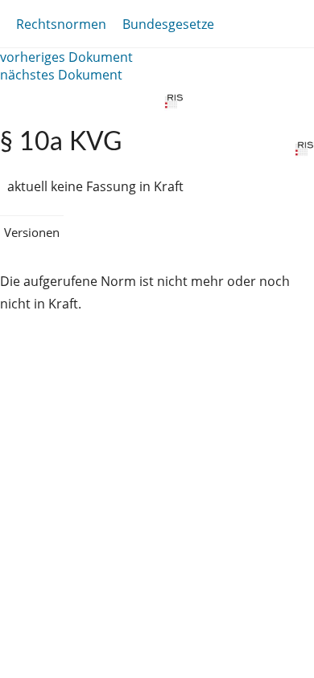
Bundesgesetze (168, 24)
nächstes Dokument (61, 75)
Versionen (32, 232)
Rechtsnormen (61, 24)
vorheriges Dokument (66, 57)
